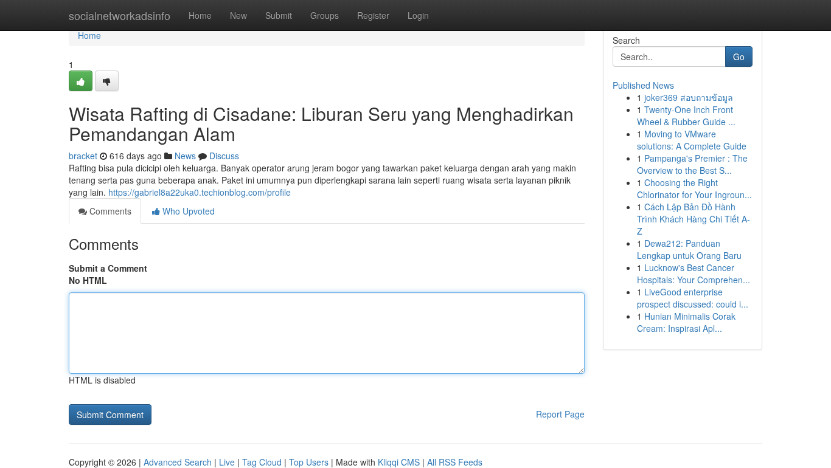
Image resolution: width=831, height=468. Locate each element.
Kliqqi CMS (399, 462)
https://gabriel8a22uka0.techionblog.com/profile (199, 192)
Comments (109, 211)
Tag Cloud (262, 462)
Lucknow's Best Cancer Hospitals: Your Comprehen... (693, 273)
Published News (643, 85)
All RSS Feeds (454, 462)
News (185, 156)
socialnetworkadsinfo (119, 15)
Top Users (309, 462)
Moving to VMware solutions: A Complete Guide (691, 140)
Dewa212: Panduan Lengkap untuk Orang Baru (689, 249)
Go (739, 56)
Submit (278, 15)
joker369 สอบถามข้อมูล (688, 97)
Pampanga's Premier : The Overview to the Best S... (692, 164)
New (238, 15)
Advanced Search (178, 462)
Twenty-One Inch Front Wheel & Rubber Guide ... (686, 115)
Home (200, 15)
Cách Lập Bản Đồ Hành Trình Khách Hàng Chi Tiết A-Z (693, 219)
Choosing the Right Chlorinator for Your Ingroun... (694, 188)
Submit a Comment (108, 268)
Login (418, 15)
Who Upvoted (187, 211)
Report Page (560, 414)
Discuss (224, 156)
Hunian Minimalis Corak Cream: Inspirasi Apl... (686, 322)
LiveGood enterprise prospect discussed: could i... (692, 298)
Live (227, 462)
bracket (83, 156)
